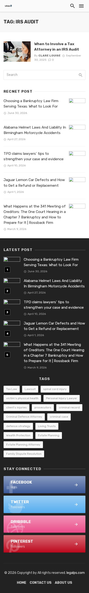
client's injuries (16, 407)
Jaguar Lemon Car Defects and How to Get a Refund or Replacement (34, 182)
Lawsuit (30, 389)
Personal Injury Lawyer (61, 398)
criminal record (69, 407)
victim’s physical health (22, 398)
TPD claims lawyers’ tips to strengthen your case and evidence (34, 156)
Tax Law (11, 389)
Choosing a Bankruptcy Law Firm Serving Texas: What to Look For (31, 103)
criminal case (59, 416)
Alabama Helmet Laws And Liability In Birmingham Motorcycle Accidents (35, 130)
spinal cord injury (55, 389)
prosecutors (42, 407)
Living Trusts (47, 426)
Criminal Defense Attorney (24, 416)
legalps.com (75, 573)
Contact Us (41, 583)
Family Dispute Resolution (24, 453)
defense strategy (18, 426)
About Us (63, 583)
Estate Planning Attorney (23, 444)
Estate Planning (48, 435)
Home (21, 583)
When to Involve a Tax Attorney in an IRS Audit (56, 46)
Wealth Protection (18, 435)
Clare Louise (49, 55)
